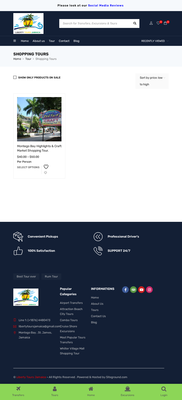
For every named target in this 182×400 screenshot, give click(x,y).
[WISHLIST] (45, 170)
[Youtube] (141, 289)
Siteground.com (116, 377)
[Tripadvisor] (133, 289)
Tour (28, 58)
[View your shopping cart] (165, 23)
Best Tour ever (26, 276)
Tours (95, 310)
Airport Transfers (71, 302)
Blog (94, 322)
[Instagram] (149, 289)
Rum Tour (51, 276)
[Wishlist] (158, 23)
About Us (97, 303)
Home (17, 58)
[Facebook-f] (125, 289)
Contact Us (98, 316)
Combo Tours (69, 320)
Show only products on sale (39, 77)
